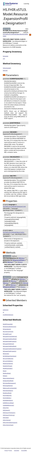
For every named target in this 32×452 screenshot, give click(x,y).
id (3, 312)
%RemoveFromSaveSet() (10, 388)
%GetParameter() (8, 368)
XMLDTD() (6, 408)
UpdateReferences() (8, 405)
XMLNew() (6, 417)
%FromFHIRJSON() (8, 358)
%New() (5, 376)
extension (5, 310)
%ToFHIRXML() (7, 398)
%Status (20, 262)
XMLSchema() (7, 420)
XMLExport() (6, 410)
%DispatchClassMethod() (10, 336)
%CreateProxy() (7, 334)
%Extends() (6, 353)
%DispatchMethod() (8, 344)
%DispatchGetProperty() (9, 341)
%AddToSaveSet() (8, 324)
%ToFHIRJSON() (7, 395)
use (4, 58)
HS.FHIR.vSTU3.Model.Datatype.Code (14, 206)
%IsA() (4, 371)
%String (21, 258)
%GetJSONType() (7, 366)
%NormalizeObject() (8, 378)
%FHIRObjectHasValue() (9, 356)
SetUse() (5, 70)
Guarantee (16, 450)
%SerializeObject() (8, 390)
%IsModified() (7, 373)
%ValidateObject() (8, 400)
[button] (4, 75)
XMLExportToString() (9, 415)
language (5, 56)
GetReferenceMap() (8, 403)
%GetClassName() (8, 363)
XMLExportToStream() (9, 412)
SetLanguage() (7, 68)
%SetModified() (7, 393)
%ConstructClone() (8, 331)
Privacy (6, 450)
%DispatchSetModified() (9, 346)
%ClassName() (7, 329)
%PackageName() (8, 385)
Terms (10, 450)
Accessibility (24, 450)
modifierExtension (8, 315)
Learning (26, 3)
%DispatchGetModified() (10, 339)
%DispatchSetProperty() (9, 351)
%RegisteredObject (18, 260)
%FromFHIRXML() (8, 361)
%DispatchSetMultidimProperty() (12, 349)
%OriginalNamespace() (9, 383)
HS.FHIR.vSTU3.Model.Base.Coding (13, 232)
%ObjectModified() (8, 381)
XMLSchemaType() (8, 425)
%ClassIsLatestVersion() (9, 326)
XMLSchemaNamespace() (10, 422)
